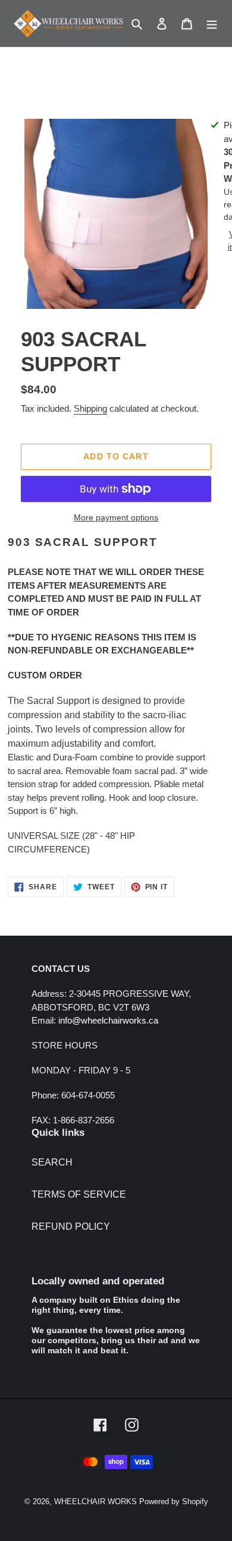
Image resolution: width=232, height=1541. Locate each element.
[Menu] (211, 24)
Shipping (90, 408)
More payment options (116, 517)
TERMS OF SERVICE (79, 1194)
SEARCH (52, 1162)
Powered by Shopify (173, 1501)
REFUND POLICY (71, 1226)
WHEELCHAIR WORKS (95, 1501)
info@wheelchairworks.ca (108, 1020)
